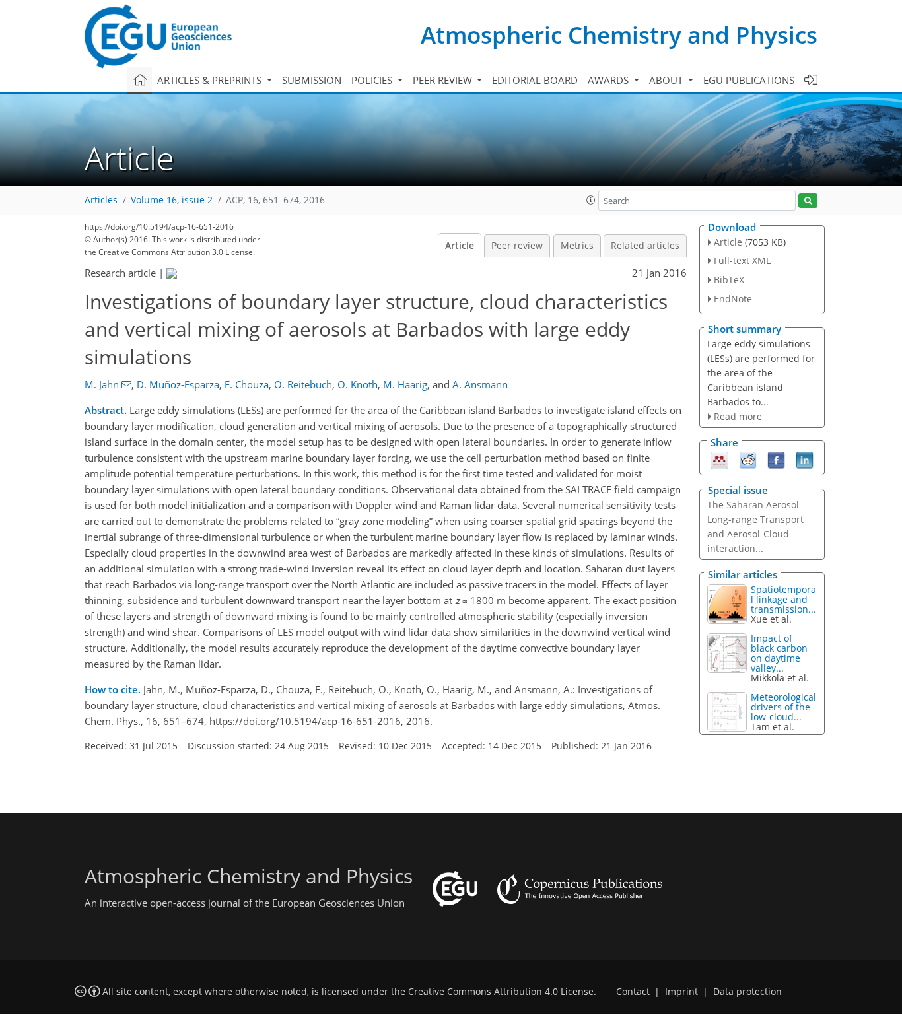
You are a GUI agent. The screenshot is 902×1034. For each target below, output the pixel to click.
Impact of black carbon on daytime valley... (779, 653)
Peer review (517, 246)
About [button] (667, 79)
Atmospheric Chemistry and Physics (619, 34)
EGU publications (748, 79)
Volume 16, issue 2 (172, 200)
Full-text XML (742, 260)
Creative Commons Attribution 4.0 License (501, 992)
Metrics (577, 246)
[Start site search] (807, 201)
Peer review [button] (444, 79)
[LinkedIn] (805, 459)
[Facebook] (776, 459)
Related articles (645, 246)
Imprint (681, 992)
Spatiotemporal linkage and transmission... (783, 599)
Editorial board (535, 79)
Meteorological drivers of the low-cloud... (783, 707)
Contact (633, 992)
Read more (738, 416)
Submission (311, 79)
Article (459, 246)
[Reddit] (748, 459)
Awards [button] (609, 79)
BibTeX (729, 279)
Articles (101, 200)
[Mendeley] (719, 459)
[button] (591, 200)
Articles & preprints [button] (210, 79)
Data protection (747, 992)
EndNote (733, 299)
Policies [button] (373, 79)
